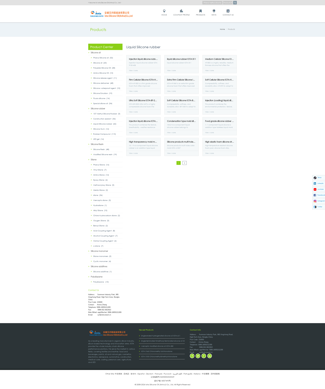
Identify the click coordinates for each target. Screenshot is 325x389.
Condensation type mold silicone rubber (181, 121)
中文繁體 (205, 374)
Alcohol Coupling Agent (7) (105, 236)
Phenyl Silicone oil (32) (103, 57)
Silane (93, 159)
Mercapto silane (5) (102, 200)
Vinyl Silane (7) (100, 170)
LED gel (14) (98, 139)
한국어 (133, 374)
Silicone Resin (97, 144)
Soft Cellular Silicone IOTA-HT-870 (219, 79)
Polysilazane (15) (101, 282)
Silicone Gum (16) (101, 129)
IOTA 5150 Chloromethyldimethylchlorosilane (159, 356)
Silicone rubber (98, 108)
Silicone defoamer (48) (103, 83)
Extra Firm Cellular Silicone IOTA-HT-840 (181, 79)
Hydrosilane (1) (100, 205)
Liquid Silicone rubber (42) (104, 124)
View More (133, 70)
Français (158, 374)
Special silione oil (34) (102, 103)
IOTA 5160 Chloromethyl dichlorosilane (156, 351)
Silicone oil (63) (100, 63)
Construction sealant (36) (104, 119)
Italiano (197, 374)
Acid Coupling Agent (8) (104, 230)
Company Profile (181, 15)
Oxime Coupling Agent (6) (105, 241)
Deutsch (149, 374)
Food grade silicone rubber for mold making (219, 121)
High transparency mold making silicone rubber (143, 141)
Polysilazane (96, 276)
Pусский (167, 374)
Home (164, 15)
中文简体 (118, 374)
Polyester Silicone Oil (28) (104, 68)
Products (200, 15)
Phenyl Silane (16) (101, 164)
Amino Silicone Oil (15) (103, 73)
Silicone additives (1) (102, 271)
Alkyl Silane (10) (100, 210)
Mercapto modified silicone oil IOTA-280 (157, 346)
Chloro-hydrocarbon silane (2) (106, 215)
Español (141, 374)
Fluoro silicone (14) (101, 98)
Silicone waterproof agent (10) (106, 88)
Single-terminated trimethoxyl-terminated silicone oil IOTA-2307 (166, 341)
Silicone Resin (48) (101, 149)
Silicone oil (96, 52)
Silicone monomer (99, 251)
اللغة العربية (177, 374)
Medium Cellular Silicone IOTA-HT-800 (219, 59)
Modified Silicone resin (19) (105, 154)
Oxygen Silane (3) (101, 220)
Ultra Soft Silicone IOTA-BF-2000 (143, 100)
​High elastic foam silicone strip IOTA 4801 (219, 141)
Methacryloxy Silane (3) (103, 185)
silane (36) (98, 195)
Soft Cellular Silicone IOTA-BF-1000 (181, 100)
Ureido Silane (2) (100, 190)
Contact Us (228, 15)
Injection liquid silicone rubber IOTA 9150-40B (143, 59)
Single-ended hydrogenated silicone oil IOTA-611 (160, 336)
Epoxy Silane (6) (100, 180)
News (214, 15)
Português (188, 374)
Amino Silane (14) (101, 175)
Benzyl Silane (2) (100, 225)
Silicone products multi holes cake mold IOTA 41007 (181, 141)
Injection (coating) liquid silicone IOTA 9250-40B (219, 100)
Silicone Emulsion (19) (102, 93)
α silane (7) (98, 246)
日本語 (126, 374)
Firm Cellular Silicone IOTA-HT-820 (143, 79)
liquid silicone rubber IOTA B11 (181, 59)
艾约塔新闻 (215, 374)
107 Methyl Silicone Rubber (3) (106, 113)
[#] (111, 10)
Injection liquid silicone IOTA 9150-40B (143, 121)
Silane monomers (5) (102, 256)
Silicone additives (99, 266)
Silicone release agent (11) (105, 78)
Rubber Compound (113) (104, 134)
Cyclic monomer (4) (102, 261)
